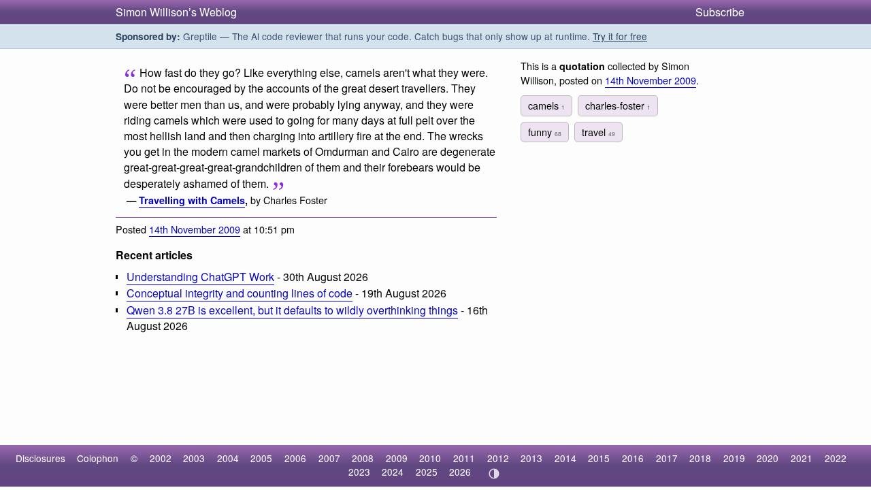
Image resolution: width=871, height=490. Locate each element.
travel (598, 132)
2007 (329, 458)
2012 (498, 458)
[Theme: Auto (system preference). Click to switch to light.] (493, 474)
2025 (427, 471)
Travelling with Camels (192, 200)
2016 (633, 458)
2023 (359, 471)
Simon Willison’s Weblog (176, 12)
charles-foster (618, 105)
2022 (836, 458)
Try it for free (620, 36)
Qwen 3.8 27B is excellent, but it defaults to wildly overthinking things (292, 310)
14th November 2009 (194, 229)
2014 (565, 458)
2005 (261, 458)
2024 (393, 471)
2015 (599, 458)
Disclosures (40, 458)
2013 (531, 458)
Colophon (97, 458)
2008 (363, 458)
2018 (700, 458)
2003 (194, 458)
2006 (295, 458)
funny (544, 132)
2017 (667, 458)
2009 (397, 458)
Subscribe (719, 12)
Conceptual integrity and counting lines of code (239, 293)
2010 (430, 458)
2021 (801, 458)
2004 (228, 458)
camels (546, 105)
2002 (160, 458)
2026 (460, 471)
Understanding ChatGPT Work (200, 276)
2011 (464, 458)
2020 (767, 458)
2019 (734, 458)
